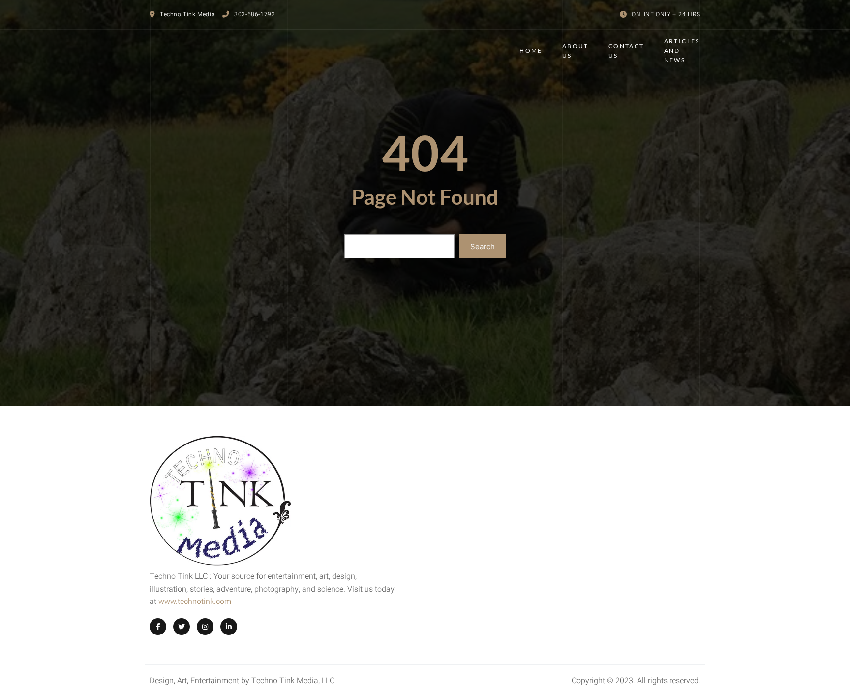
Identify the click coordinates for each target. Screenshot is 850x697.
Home (531, 50)
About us (575, 50)
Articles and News (682, 50)
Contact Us (626, 50)
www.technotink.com (194, 601)
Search (482, 246)
